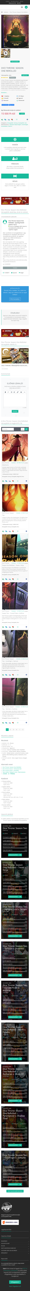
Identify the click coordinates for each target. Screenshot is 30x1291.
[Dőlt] (8, 392)
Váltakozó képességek (15, 124)
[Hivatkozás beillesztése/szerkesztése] (17, 392)
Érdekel (15, 268)
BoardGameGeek (15, 1)
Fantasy (16, 123)
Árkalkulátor (12, 3)
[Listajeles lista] (11, 392)
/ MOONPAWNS (4, 368)
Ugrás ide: (24, 75)
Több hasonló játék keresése (15, 1191)
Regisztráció (4, 1241)
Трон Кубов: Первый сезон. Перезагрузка (13, 772)
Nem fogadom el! (15, 1286)
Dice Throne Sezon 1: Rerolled (10, 770)
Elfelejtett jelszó (5, 1243)
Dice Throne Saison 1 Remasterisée (11, 769)
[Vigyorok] (21, 392)
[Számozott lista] (14, 392)
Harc (25, 123)
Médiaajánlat (4, 1252)
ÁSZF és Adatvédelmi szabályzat (8, 1248)
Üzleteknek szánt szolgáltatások (9, 1250)
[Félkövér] (5, 392)
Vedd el (10, 126)
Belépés (19, 3)
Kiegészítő (19, 476)
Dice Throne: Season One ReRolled (11, 767)
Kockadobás (4, 126)
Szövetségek (24, 124)
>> (22, 729)
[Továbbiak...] (24, 392)
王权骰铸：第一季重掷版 (8, 773)
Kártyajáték (10, 123)
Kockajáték (21, 123)
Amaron (12, 226)
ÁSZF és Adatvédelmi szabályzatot (15, 1269)
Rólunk (3, 1245)
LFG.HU (21, 1)
